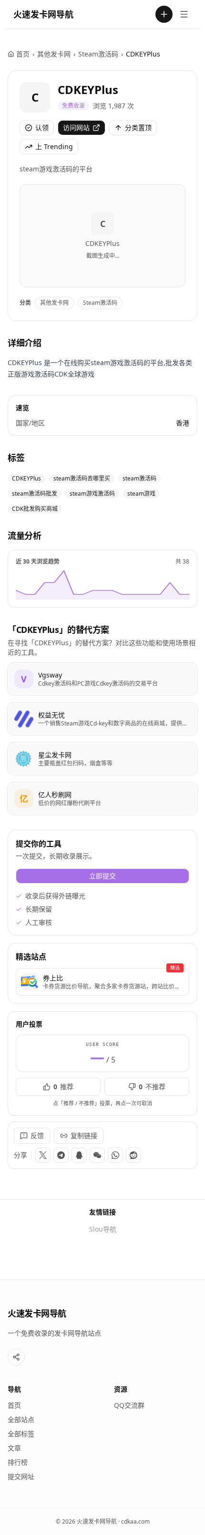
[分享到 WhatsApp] (115, 1155)
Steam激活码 (98, 53)
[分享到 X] (43, 1155)
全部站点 (21, 1419)
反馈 (37, 1135)
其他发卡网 (54, 53)
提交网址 (21, 1476)
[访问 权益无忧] (23, 718)
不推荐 (152, 1086)
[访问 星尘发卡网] (23, 758)
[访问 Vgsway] (23, 678)
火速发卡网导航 (43, 14)
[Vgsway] (102, 679)
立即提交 (102, 875)
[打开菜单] (184, 14)
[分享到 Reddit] (133, 1155)
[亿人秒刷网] (102, 798)
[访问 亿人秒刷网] (23, 798)
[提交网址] (164, 14)
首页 (23, 53)
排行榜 (18, 1462)
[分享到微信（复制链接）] (97, 1155)
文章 (14, 1447)
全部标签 (21, 1433)
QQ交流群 (129, 1405)
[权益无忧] (102, 719)
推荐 (63, 1086)
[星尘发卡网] (102, 759)
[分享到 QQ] (79, 1155)
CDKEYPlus (88, 89)
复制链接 (84, 1135)
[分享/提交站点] (16, 1356)
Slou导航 (102, 1229)
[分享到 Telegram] (61, 1155)
